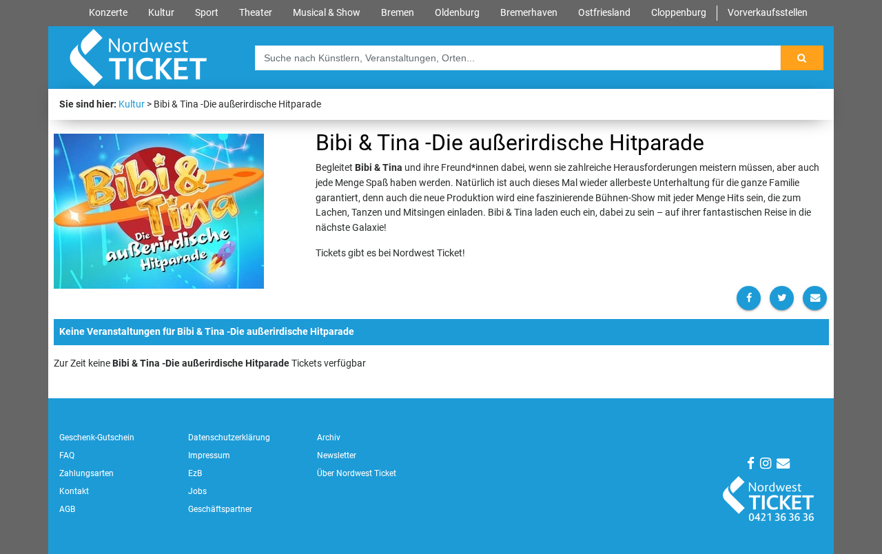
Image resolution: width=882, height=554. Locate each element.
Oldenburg (457, 13)
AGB (67, 509)
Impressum (209, 455)
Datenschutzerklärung (229, 437)
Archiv (328, 437)
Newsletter (336, 455)
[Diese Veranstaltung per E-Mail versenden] (814, 298)
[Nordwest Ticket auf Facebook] (751, 463)
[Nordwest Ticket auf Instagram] (765, 463)
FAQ (66, 455)
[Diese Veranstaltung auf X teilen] (781, 298)
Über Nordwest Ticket (356, 473)
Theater (255, 13)
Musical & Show (326, 13)
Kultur (161, 13)
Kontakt (74, 491)
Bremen (397, 13)
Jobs (197, 491)
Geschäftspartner (220, 509)
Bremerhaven (528, 13)
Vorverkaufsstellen (768, 13)
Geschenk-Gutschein (96, 437)
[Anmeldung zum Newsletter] (783, 463)
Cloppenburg (678, 13)
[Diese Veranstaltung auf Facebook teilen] (748, 298)
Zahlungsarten (86, 473)
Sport (206, 13)
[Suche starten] (802, 57)
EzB (195, 473)
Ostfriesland (604, 13)
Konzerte (108, 13)
